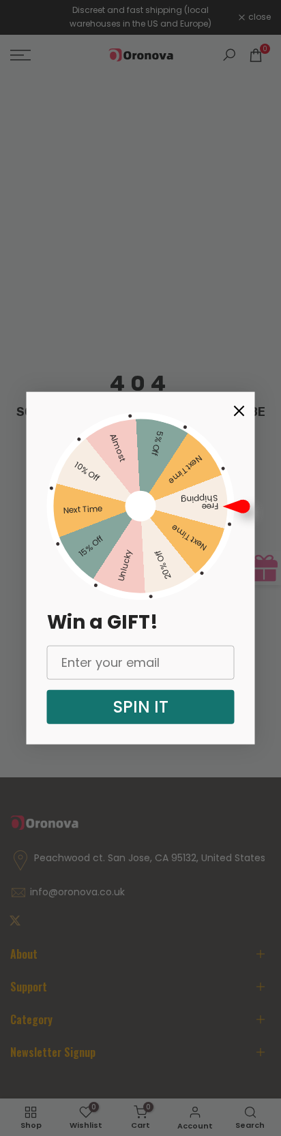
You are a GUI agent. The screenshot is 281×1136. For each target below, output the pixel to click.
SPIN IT (140, 706)
